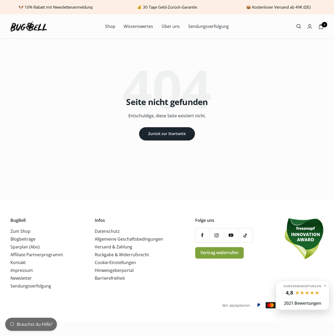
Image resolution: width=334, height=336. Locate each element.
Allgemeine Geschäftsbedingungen (129, 239)
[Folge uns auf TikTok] (245, 235)
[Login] (309, 26)
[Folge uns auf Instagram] (217, 235)
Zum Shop (20, 231)
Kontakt (18, 262)
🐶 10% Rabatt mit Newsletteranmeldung (56, 7)
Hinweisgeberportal (114, 270)
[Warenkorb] (321, 26)
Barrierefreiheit (110, 278)
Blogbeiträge (22, 239)
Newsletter (21, 278)
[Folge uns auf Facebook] (202, 235)
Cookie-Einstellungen (115, 262)
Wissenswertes (138, 26)
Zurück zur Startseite (167, 133)
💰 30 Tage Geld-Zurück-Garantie (167, 7)
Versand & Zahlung (113, 247)
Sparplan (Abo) (25, 247)
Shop (110, 26)
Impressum (21, 270)
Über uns (171, 26)
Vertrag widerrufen (219, 252)
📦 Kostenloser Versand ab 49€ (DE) (278, 7)
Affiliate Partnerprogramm (36, 255)
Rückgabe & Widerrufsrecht (122, 255)
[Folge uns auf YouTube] (231, 235)
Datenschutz (107, 231)
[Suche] (298, 26)
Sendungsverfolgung (208, 26)
